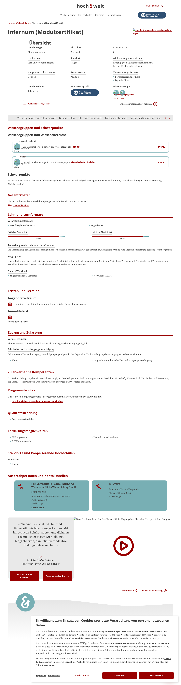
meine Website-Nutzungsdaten (84, 635)
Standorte (13, 459)
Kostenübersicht (21, 205)
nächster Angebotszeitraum (128, 58)
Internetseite (37, 507)
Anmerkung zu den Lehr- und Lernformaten (31, 245)
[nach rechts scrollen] (165, 118)
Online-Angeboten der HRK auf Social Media (128, 638)
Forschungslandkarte (57, 576)
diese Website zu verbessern (128, 635)
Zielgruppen (14, 256)
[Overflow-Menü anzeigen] (169, 118)
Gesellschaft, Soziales (83, 162)
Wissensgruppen (122, 86)
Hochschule (34, 58)
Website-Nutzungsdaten (127, 643)
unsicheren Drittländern (158, 643)
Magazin (99, 15)
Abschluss (76, 47)
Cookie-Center (81, 675)
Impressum (41, 675)
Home (11, 23)
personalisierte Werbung (83, 638)
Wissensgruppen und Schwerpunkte (36, 118)
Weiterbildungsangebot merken (136, 103)
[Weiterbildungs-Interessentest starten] (152, 15)
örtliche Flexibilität (18, 232)
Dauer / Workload (17, 271)
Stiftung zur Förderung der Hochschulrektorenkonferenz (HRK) (126, 631)
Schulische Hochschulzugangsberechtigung (31, 349)
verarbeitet (105, 635)
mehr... (162, 146)
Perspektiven (114, 15)
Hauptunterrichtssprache (41, 72)
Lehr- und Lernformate (90, 118)
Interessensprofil (80, 86)
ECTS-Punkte (120, 47)
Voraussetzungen (17, 339)
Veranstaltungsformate (125, 72)
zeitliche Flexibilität (102, 232)
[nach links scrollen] (11, 118)
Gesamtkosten (78, 72)
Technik (75, 146)
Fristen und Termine (116, 118)
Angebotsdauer (36, 86)
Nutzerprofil (157, 635)
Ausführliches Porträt (24, 576)
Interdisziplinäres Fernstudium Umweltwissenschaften (37, 401)
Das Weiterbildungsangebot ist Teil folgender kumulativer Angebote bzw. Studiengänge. (55, 396)
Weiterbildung (68, 15)
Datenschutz (54, 675)
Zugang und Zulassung (142, 118)
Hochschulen (85, 15)
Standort (75, 58)
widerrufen (49, 665)
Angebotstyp (35, 47)
